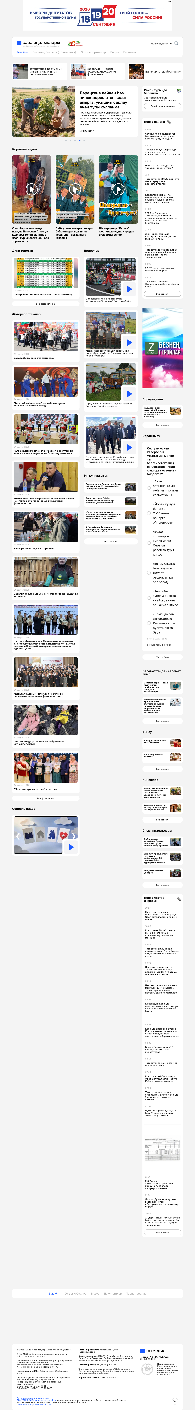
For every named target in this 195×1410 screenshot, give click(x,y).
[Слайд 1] (66, 140)
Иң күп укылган (96, 475)
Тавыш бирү (162, 657)
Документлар (113, 1293)
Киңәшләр (150, 779)
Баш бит (22, 52)
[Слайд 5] (84, 140)
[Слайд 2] (70, 140)
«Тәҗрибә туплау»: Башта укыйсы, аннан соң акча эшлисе (165, 598)
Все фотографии (45, 798)
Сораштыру (151, 435)
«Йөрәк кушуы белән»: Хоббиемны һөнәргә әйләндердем (164, 513)
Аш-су (147, 731)
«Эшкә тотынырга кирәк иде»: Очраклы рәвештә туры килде (163, 543)
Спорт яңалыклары (157, 830)
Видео (114, 52)
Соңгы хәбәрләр (75, 1293)
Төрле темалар (136, 1293)
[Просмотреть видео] (32, 189)
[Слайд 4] (79, 140)
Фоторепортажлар (93, 52)
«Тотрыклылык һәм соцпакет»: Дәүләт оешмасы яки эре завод (164, 573)
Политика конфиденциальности (34, 1404)
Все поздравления (45, 303)
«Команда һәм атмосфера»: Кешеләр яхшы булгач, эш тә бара (164, 623)
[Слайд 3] (75, 140)
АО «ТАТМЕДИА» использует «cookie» (37, 1400)
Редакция (129, 52)
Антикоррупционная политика (33, 1398)
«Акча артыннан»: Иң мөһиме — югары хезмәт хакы (165, 488)
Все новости (110, 541)
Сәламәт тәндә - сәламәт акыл (161, 672)
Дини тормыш (22, 250)
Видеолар (91, 250)
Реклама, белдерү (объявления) (54, 52)
